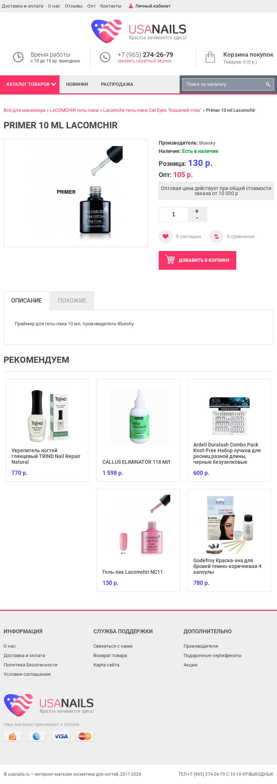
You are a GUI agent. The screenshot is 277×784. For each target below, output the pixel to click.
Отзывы (74, 6)
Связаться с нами (113, 646)
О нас (54, 6)
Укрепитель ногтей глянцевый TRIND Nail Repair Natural (46, 456)
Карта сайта (106, 665)
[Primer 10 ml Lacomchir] (76, 193)
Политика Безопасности (31, 665)
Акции (191, 665)
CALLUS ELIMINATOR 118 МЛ (136, 462)
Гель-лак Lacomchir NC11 (132, 572)
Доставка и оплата (22, 6)
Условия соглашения (27, 674)
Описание (26, 300)
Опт (91, 6)
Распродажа (117, 84)
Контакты (111, 6)
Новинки (77, 84)
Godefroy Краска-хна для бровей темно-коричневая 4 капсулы (227, 566)
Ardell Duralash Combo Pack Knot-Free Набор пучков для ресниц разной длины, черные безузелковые (227, 453)
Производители (201, 646)
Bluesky (207, 143)
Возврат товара (110, 655)
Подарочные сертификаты (213, 655)
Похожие (72, 300)
